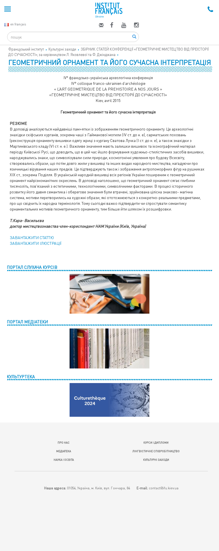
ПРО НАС (64, 442)
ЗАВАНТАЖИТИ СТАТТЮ (32, 237)
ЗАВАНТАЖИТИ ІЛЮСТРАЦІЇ (35, 243)
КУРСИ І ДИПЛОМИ (156, 442)
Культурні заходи (62, 49)
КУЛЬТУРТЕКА (21, 376)
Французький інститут (26, 49)
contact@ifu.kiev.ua (164, 488)
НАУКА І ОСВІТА (64, 459)
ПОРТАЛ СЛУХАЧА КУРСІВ (32, 267)
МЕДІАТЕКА (63, 451)
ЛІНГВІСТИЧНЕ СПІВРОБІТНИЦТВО (156, 451)
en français (18, 24)
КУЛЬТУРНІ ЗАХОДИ (156, 459)
